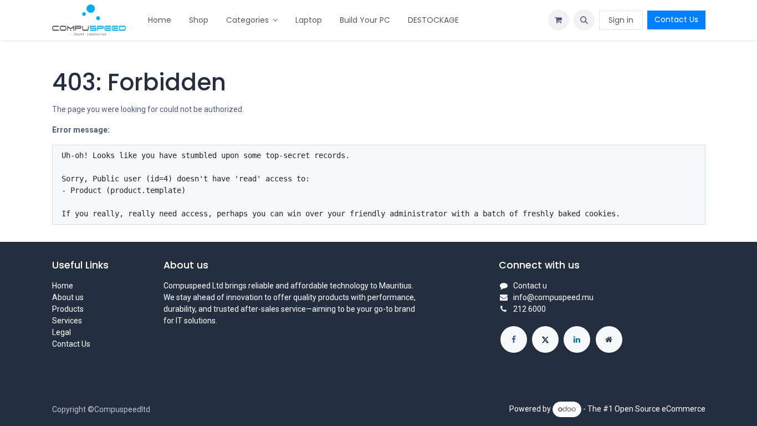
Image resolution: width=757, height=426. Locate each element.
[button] (584, 20)
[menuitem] (159, 20)
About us (68, 297)
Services (67, 320)
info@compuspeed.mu (553, 297)
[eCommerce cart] (558, 20)
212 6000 (529, 309)
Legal (61, 332)
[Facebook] (513, 339)
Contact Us (676, 19)
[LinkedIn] (577, 339)
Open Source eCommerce (660, 408)
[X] (545, 339)
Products (68, 309)
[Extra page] (609, 339)
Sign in (620, 20)
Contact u (530, 285)
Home (62, 285)
